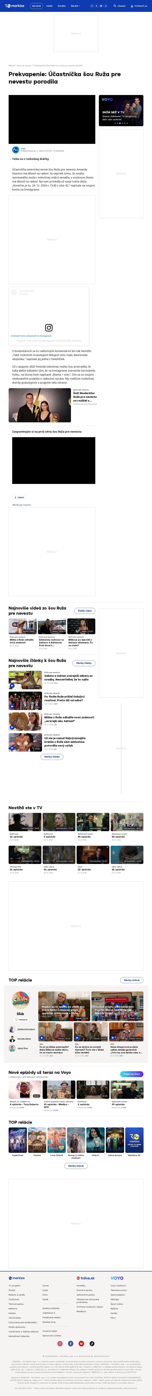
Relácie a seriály (17, 1295)
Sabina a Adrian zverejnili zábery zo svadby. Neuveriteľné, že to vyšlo (68, 677)
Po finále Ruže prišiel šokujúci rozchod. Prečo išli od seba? (64, 698)
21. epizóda (16, 870)
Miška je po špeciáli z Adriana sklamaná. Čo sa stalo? (80, 643)
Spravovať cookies (52, 1335)
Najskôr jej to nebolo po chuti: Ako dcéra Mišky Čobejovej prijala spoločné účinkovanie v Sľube (63, 1010)
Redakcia (81, 1311)
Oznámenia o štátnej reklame (23, 1331)
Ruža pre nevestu (24, 66)
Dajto (45, 1290)
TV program (14, 1285)
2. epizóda (83, 1104)
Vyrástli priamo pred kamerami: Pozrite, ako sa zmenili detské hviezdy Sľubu (114, 1010)
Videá (49, 6)
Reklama (13, 1308)
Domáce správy (84, 1290)
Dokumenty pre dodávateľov (23, 1322)
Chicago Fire (15, 867)
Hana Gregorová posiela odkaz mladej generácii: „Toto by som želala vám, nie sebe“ (126, 1050)
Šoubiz (62, 6)
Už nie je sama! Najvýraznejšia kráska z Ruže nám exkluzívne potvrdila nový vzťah (65, 742)
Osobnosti (14, 1299)
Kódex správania (17, 1327)
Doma (46, 1285)
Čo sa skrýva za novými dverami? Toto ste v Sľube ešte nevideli (89, 1050)
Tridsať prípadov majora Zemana (58, 1102)
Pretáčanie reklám (52, 1317)
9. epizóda (49, 837)
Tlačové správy (16, 1304)
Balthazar (14, 834)
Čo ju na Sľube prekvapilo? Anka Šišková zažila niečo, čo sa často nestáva (54, 1050)
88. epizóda (118, 837)
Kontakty (81, 1285)
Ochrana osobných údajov (90, 1307)
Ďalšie (74, 6)
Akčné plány (15, 1318)
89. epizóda (84, 837)
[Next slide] (141, 1090)
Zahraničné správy (86, 1295)
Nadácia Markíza (51, 1308)
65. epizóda (118, 870)
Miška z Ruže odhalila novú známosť (22, 641)
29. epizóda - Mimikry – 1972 (56, 1105)
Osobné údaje (50, 1331)
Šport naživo (117, 1304)
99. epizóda (118, 1104)
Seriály (114, 1313)
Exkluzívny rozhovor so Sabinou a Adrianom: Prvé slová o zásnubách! (51, 643)
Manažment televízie (19, 1336)
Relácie (36, 6)
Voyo (21, 1108)
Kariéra (12, 1313)
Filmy (113, 1318)
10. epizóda (16, 837)
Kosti (80, 867)
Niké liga (115, 1299)
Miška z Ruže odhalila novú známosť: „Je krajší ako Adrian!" (69, 719)
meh (23, 148)
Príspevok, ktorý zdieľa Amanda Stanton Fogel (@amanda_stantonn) (48, 340)
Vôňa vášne (49, 867)
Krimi (45, 1295)
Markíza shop (49, 1322)
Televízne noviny (119, 1290)
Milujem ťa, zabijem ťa (20, 1102)
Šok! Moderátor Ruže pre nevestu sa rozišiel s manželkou (85, 397)
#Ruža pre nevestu (21, 505)
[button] (115, 123)
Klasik (45, 1299)
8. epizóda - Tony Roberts (24, 1104)
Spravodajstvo (118, 1295)
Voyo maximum (118, 1285)
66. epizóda (50, 870)
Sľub (43, 1004)
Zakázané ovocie (85, 834)
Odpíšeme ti (49, 1313)
